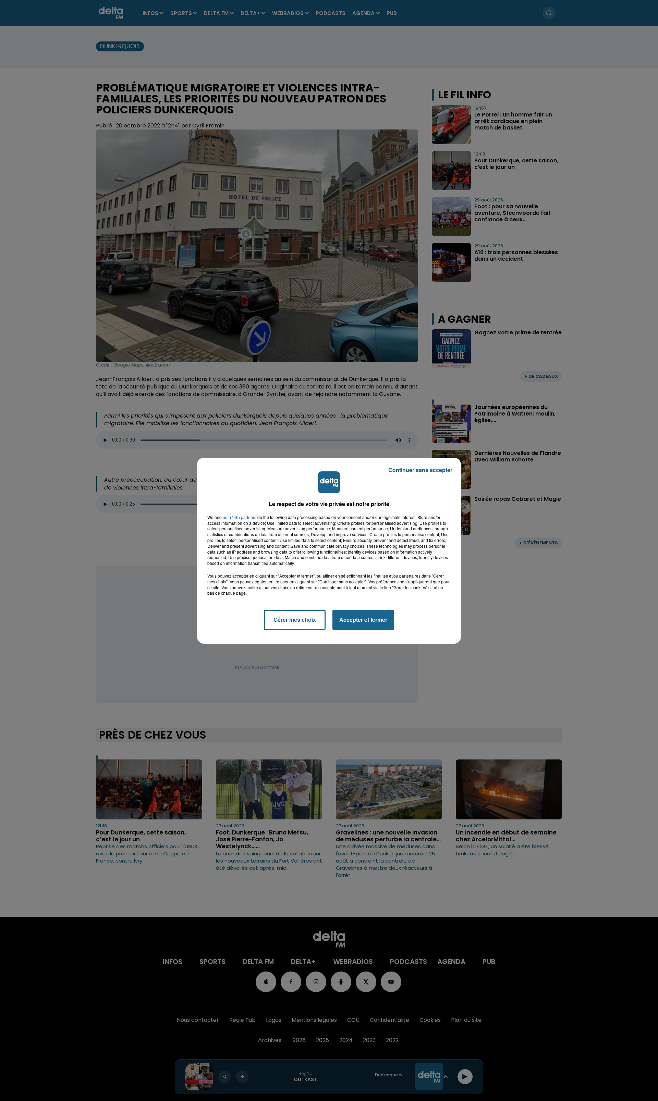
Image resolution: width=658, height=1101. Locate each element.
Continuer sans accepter (420, 470)
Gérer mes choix (294, 619)
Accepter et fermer (363, 619)
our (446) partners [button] (239, 517)
